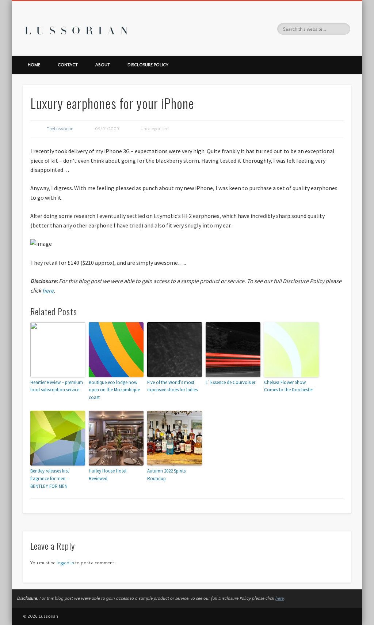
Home (34, 65)
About (102, 65)
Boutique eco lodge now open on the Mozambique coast (114, 390)
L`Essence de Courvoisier (230, 382)
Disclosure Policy (147, 65)
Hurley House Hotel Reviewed (107, 475)
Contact (68, 65)
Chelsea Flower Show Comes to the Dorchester (288, 386)
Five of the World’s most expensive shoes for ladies (172, 386)
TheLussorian (60, 129)
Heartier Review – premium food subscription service (56, 386)
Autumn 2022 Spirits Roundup (166, 475)
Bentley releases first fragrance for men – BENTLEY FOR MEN (49, 478)
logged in (65, 563)
